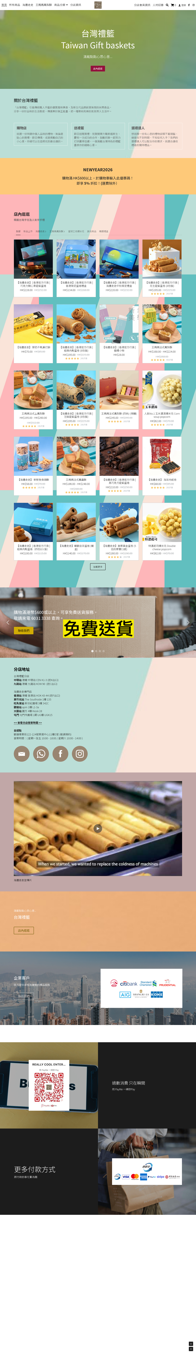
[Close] (133, 657)
